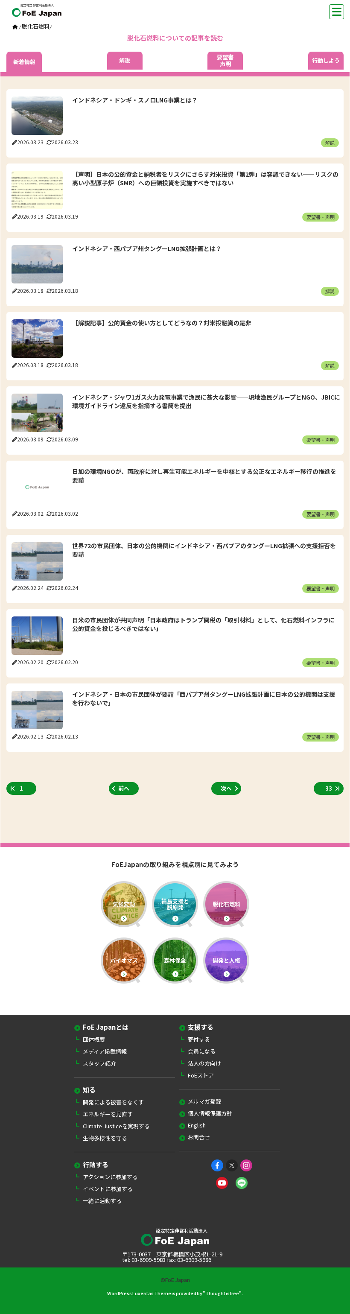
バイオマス (124, 960)
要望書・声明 (320, 216)
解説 (124, 60)
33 (328, 788)
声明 (225, 60)
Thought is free (222, 1293)
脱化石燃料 (226, 904)
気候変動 (124, 904)
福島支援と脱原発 (175, 904)
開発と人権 (226, 960)
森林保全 (175, 960)
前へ (123, 788)
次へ (226, 788)
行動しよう (326, 60)
